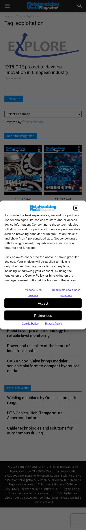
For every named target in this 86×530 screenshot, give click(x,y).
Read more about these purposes (66, 293)
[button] (76, 208)
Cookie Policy (30, 323)
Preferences (43, 315)
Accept (43, 303)
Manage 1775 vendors (33, 293)
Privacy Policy (53, 323)
